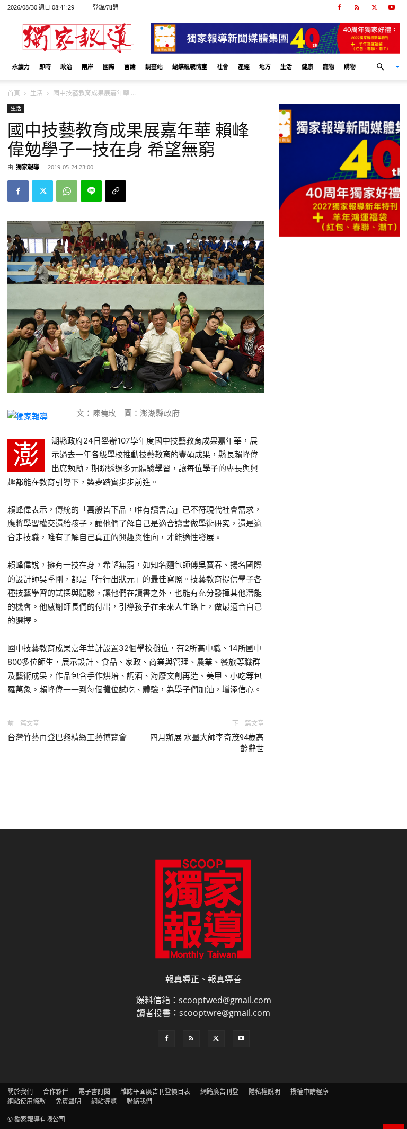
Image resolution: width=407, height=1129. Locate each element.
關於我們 (20, 1091)
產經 (244, 67)
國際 (108, 67)
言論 (130, 67)
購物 (350, 67)
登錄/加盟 (105, 7)
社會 (222, 67)
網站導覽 (104, 1101)
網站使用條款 (26, 1101)
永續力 (21, 67)
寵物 (328, 67)
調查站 (154, 67)
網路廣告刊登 (219, 1091)
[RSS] (357, 7)
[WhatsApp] (66, 191)
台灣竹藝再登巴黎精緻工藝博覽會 (67, 737)
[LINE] (91, 191)
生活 (286, 67)
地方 (265, 67)
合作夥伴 (55, 1091)
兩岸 (87, 67)
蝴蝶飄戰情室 (189, 67)
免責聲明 (68, 1101)
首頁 (13, 93)
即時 (45, 67)
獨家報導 (27, 167)
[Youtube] (392, 7)
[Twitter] (374, 7)
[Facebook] (339, 7)
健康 (307, 67)
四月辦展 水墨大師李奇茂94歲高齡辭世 (207, 743)
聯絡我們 (139, 1101)
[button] (384, 67)
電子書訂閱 (94, 1091)
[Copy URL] (115, 191)
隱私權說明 (264, 1091)
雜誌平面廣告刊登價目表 (155, 1091)
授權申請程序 (309, 1091)
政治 (66, 67)
